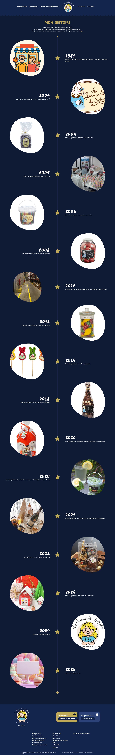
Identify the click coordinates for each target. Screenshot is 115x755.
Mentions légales (80, 752)
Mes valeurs (56, 738)
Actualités (81, 7)
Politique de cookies (89, 752)
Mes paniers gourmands (39, 745)
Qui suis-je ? (33, 7)
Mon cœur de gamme (39, 738)
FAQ (54, 743)
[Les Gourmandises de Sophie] (68, 6)
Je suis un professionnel (49, 7)
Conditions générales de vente (68, 752)
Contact (90, 7)
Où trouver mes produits (60, 740)
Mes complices (37, 743)
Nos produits (22, 7)
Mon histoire (56, 736)
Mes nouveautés (37, 736)
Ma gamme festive (38, 740)
